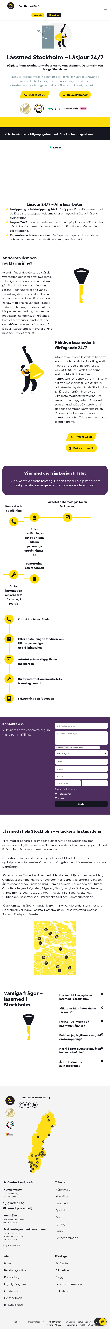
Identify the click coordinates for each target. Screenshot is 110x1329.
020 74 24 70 (32, 5)
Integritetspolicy (36, 1321)
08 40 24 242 (12, 1222)
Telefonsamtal (64, 793)
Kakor (16, 1321)
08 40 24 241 (12, 1239)
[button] (105, 4)
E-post (60, 797)
